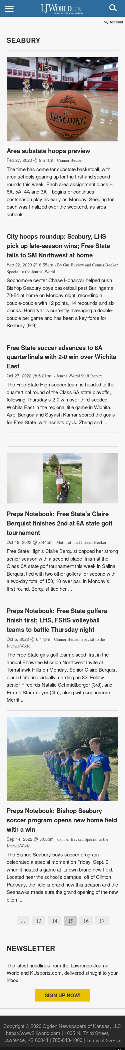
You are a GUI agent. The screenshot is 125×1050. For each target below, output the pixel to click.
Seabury (23, 40)
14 (54, 920)
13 (38, 920)
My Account (113, 21)
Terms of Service (103, 1040)
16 (86, 920)
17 (102, 920)
